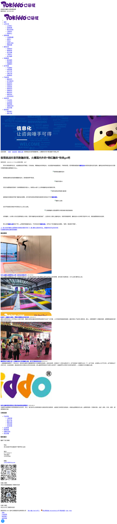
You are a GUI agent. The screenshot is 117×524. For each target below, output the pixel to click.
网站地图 (62, 510)
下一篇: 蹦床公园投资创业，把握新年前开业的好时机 (43, 227)
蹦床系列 (9, 79)
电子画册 (9, 56)
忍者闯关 (9, 86)
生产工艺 (9, 71)
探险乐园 (9, 424)
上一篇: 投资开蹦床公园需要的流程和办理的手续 (14, 227)
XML (67, 510)
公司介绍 (6, 24)
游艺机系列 (10, 96)
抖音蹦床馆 (4, 229)
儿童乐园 (9, 418)
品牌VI (9, 39)
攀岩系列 (9, 92)
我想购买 (9, 75)
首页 (5, 22)
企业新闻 (9, 102)
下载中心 (9, 54)
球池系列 (9, 83)
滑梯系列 (9, 90)
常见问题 (9, 107)
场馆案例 (6, 58)
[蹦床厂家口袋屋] (18, 7)
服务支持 (6, 46)
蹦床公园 (20, 151)
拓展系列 (9, 85)
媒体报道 (9, 104)
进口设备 (9, 52)
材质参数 (9, 69)
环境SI (9, 41)
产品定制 (6, 77)
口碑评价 (9, 31)
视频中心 (9, 33)
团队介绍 (9, 113)
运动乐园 (9, 425)
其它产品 (9, 420)
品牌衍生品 (10, 43)
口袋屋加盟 (10, 37)
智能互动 (9, 94)
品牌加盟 (6, 35)
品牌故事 (9, 27)
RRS (70, 510)
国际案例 (9, 62)
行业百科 (9, 100)
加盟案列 (9, 64)
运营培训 (9, 48)
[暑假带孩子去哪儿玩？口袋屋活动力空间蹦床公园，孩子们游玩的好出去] (26, 359)
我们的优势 (10, 29)
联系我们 (6, 109)
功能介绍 (9, 73)
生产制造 (6, 65)
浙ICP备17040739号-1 (34, 510)
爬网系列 (9, 88)
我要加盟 (9, 45)
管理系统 (9, 50)
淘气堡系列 (10, 81)
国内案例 (9, 60)
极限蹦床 (14, 229)
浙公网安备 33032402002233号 (51, 510)
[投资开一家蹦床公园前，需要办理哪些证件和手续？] (26, 315)
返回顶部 (4, 518)
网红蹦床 (9, 229)
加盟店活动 (10, 105)
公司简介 (9, 25)
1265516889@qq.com (9, 462)
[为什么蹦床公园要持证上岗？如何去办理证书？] (26, 273)
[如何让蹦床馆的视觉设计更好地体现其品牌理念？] (26, 403)
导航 (2, 512)
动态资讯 (6, 98)
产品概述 (9, 67)
